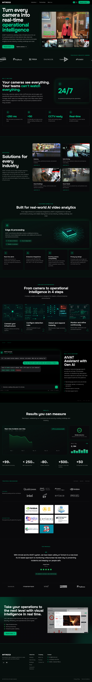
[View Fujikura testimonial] (81, 586)
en (73, 2)
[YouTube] (6, 662)
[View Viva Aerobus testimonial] (46, 586)
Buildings (31, 662)
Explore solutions (21, 46)
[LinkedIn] (3, 662)
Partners (40, 659)
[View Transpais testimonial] (28, 586)
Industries (33, 2)
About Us (40, 657)
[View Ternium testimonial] (63, 586)
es (76, 2)
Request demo (83, 2)
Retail (30, 664)
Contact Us (41, 662)
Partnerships (42, 2)
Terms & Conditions (86, 679)
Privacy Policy (77, 679)
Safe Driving (32, 659)
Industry (31, 657)
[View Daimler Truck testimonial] (11, 586)
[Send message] (56, 387)
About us (50, 2)
